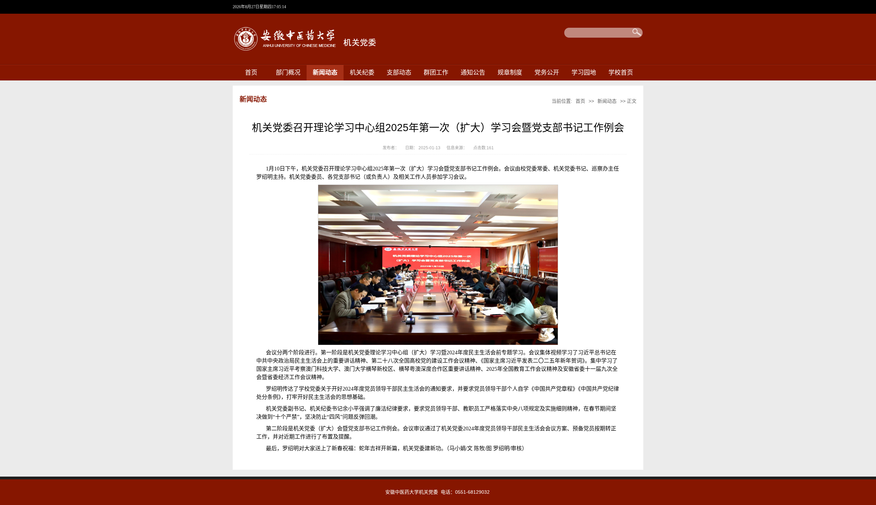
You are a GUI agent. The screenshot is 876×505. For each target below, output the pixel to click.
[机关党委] (327, 52)
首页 (251, 72)
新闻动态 (325, 72)
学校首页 (620, 72)
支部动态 (399, 72)
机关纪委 (362, 72)
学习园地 (583, 72)
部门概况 (288, 72)
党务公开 (546, 72)
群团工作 (436, 72)
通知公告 (473, 72)
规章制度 (510, 72)
